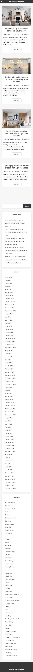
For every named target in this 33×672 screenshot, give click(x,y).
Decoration (8, 533)
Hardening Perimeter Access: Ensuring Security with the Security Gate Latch (16, 250)
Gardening (8, 558)
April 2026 (8, 289)
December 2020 (10, 479)
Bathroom (8, 512)
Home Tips (8, 576)
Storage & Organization (12, 637)
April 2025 (8, 326)
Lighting (7, 588)
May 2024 (8, 360)
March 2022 (9, 433)
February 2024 (9, 369)
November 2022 (10, 409)
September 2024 (10, 347)
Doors (7, 539)
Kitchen (7, 582)
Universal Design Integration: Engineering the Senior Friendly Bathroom (15, 223)
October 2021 (9, 448)
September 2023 (10, 384)
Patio (7, 610)
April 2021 (8, 467)
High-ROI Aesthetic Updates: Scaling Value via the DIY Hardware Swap (16, 232)
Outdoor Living (10, 603)
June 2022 (8, 424)
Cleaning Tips (9, 524)
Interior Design (10, 579)
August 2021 (9, 454)
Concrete (8, 527)
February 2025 (9, 332)
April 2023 (8, 393)
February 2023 (9, 399)
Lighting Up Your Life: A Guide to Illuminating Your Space (16, 167)
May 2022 (8, 427)
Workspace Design (11, 655)
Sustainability (9, 640)
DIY (6, 536)
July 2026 (8, 280)
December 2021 (10, 442)
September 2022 (10, 415)
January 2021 (9, 476)
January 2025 (9, 335)
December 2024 (10, 338)
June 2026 (8, 283)
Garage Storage (10, 551)
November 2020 (10, 482)
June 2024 (8, 357)
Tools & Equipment (11, 649)
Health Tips (8, 564)
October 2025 (9, 308)
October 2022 (9, 412)
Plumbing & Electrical (12, 619)
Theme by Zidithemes (16, 669)
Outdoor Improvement (12, 600)
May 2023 (8, 390)
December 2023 (10, 375)
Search (27, 206)
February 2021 (9, 473)
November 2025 (10, 305)
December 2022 (10, 406)
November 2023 (10, 378)
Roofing (7, 628)
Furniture (8, 548)
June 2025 (8, 320)
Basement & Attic (11, 509)
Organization (9, 597)
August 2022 (9, 418)
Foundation (8, 545)
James (17, 34)
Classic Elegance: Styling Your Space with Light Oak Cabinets (16, 133)
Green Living (9, 561)
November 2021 (10, 445)
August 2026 (9, 277)
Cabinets (8, 521)
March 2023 (9, 396)
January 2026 (9, 298)
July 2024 (8, 354)
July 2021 (8, 458)
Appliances (8, 506)
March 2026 (9, 292)
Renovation (8, 625)
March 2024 (9, 366)
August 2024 (9, 350)
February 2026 (9, 295)
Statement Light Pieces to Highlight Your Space (16, 30)
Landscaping (9, 585)
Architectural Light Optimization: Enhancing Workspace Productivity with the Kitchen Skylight (16, 260)
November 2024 (10, 341)
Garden (7, 555)
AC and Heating (10, 503)
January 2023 (9, 402)
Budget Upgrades (10, 518)
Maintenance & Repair (12, 594)
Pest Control (9, 613)
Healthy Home (9, 567)
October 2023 (9, 381)
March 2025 (9, 329)
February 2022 (9, 436)
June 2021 (8, 461)
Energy (7, 542)
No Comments (25, 34)
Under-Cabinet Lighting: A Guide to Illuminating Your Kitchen (16, 79)
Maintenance (9, 591)
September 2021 (10, 451)
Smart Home (9, 634)
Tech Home (8, 646)
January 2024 (9, 372)
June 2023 (8, 387)
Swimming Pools (10, 643)
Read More (16, 49)
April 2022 (8, 430)
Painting (7, 607)
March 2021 (9, 470)
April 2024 (8, 363)
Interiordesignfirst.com (16, 1)
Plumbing (8, 616)
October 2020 (9, 485)
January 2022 (9, 439)
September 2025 (10, 311)
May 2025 (8, 323)
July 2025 (8, 317)
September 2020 (10, 488)
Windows (8, 652)
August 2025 (9, 314)
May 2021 (8, 464)
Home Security (10, 573)
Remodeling (9, 622)
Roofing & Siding (10, 631)
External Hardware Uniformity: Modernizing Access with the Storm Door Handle (14, 241)
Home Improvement (11, 570)
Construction (9, 530)
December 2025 (10, 302)
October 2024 (9, 344)
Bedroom (8, 515)
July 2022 (8, 421)
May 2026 (8, 286)
